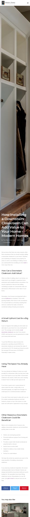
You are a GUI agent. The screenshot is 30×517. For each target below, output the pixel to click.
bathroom (8, 298)
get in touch (10, 478)
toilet (25, 262)
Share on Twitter (15, 488)
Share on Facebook (5, 488)
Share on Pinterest (24, 488)
